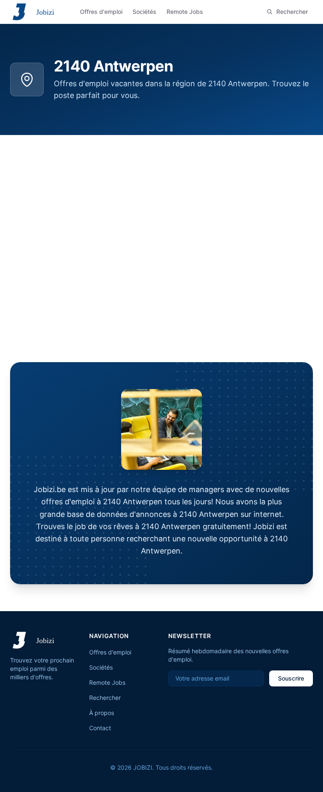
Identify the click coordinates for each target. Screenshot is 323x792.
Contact (100, 727)
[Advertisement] (161, 198)
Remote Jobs (107, 682)
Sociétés (101, 667)
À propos (101, 712)
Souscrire (291, 678)
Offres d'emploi (110, 652)
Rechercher (105, 697)
